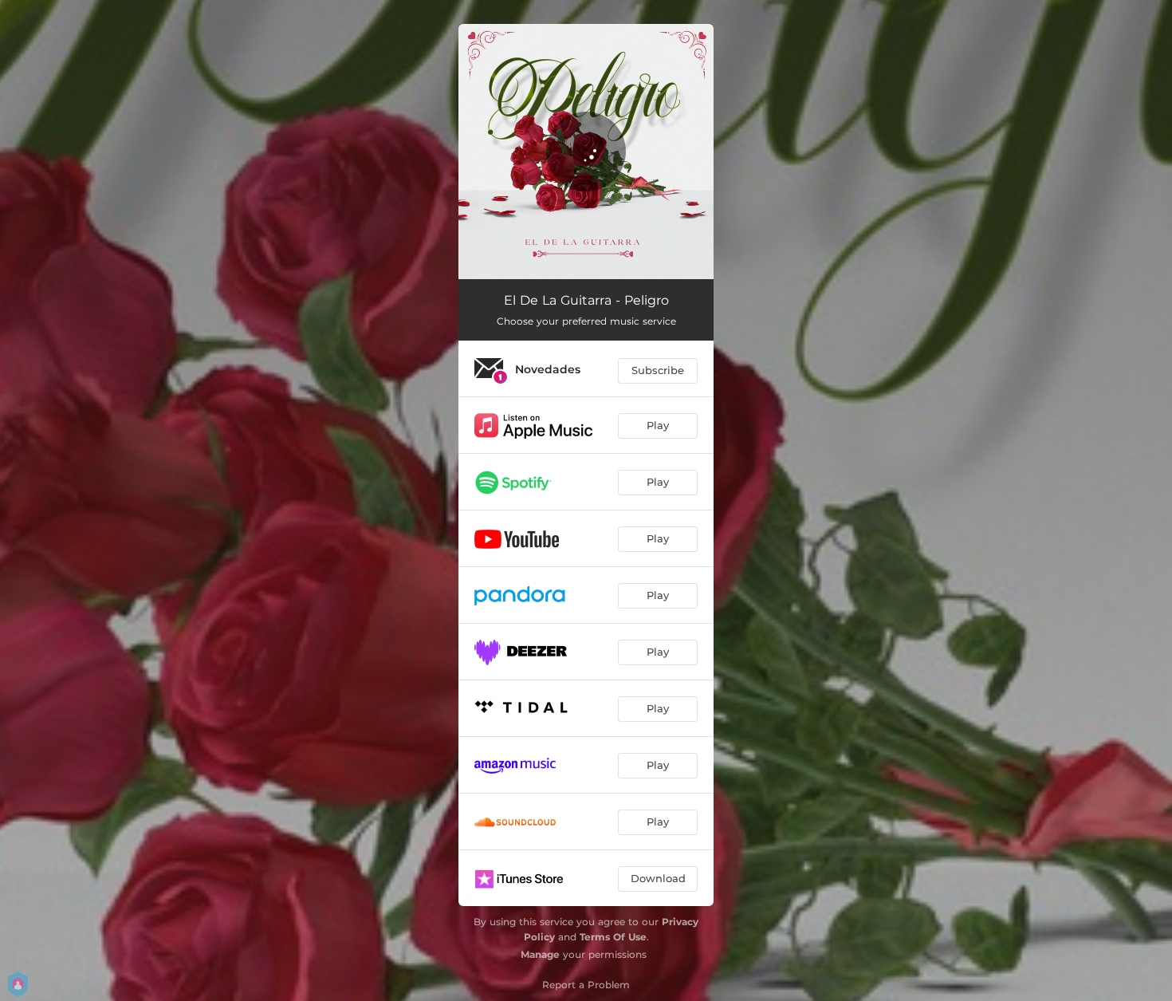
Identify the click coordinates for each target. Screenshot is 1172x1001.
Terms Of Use (613, 937)
